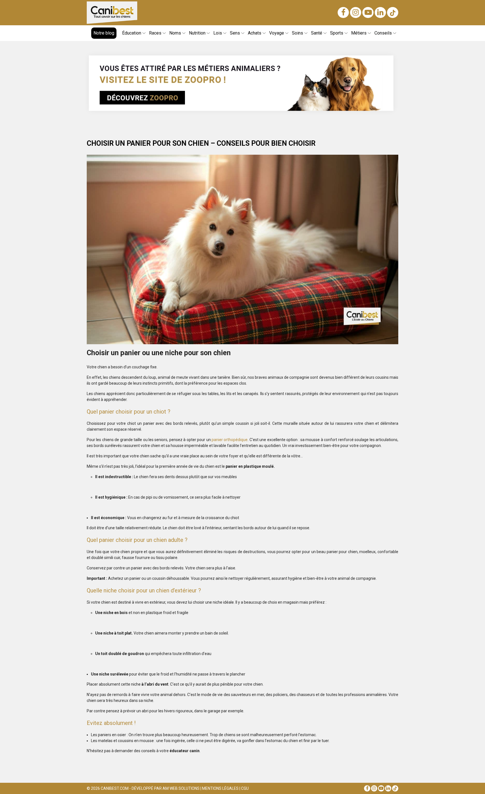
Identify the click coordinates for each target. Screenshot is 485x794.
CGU (245, 788)
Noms (175, 33)
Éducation (131, 33)
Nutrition (197, 33)
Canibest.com (115, 788)
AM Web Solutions (181, 788)
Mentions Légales (220, 788)
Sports (336, 33)
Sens (235, 33)
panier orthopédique (230, 439)
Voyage (276, 33)
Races (155, 33)
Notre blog (103, 33)
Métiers (359, 33)
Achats (254, 33)
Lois (217, 33)
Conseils (383, 33)
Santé (316, 33)
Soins (297, 33)
